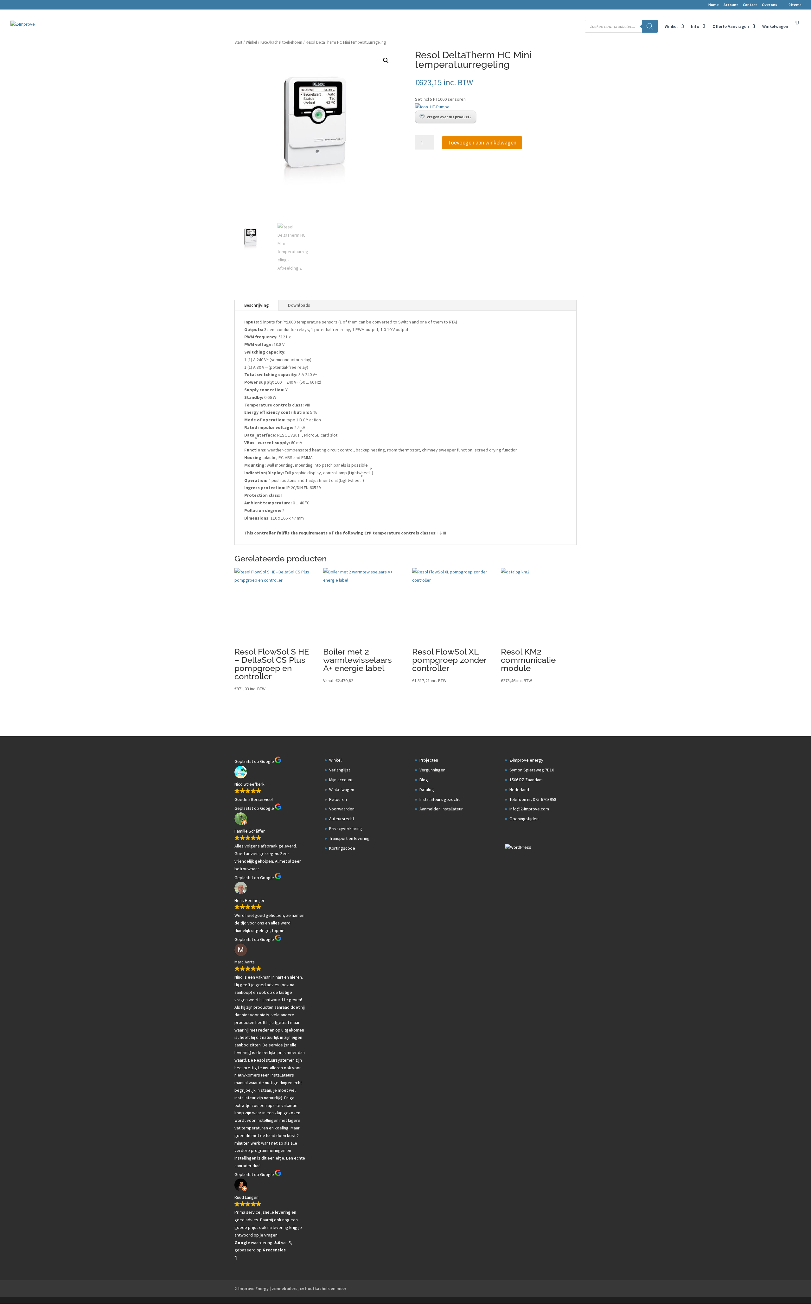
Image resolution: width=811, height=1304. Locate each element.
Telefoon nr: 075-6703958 (532, 799)
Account (731, 5)
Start (238, 42)
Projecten (428, 760)
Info (695, 26)
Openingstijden (524, 818)
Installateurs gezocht (439, 799)
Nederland (519, 789)
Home (713, 5)
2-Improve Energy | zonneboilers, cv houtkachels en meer (290, 1288)
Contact (750, 5)
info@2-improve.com (529, 809)
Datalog (426, 789)
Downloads (299, 305)
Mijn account (341, 780)
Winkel (671, 26)
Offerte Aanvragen (730, 26)
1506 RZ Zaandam (526, 780)
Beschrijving (256, 305)
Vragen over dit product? (449, 116)
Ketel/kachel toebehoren (281, 42)
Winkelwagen (775, 26)
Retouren (338, 799)
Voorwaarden (341, 809)
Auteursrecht (341, 818)
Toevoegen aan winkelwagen (482, 142)
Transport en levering (349, 838)
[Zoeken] (650, 26)
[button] (386, 60)
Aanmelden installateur (441, 809)
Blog (423, 780)
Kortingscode (342, 848)
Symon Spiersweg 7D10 (531, 770)
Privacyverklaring (345, 828)
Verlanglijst (339, 770)
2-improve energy (526, 760)
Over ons (769, 5)
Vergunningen (432, 770)
